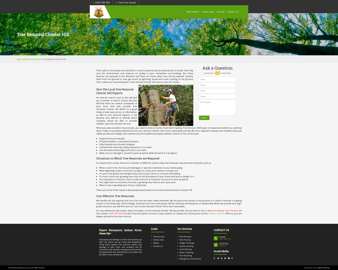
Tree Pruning (185, 240)
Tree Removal (185, 236)
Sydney (222, 245)
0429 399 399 (102, 2)
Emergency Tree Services (190, 258)
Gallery (220, 12)
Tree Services (192, 12)
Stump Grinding (186, 246)
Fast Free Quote (127, 2)
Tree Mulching (185, 255)
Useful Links (208, 12)
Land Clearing (185, 249)
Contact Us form (216, 213)
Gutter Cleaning (186, 252)
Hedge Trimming (186, 243)
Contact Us (232, 12)
